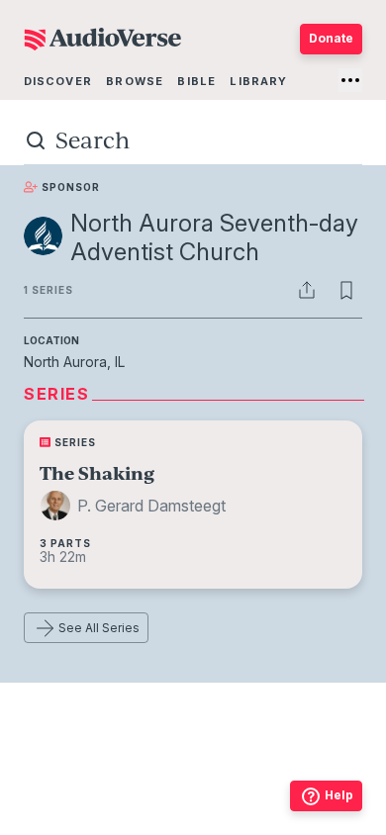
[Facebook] (106, 824)
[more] (350, 80)
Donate (331, 38)
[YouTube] (236, 824)
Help (339, 795)
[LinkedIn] (280, 824)
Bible (196, 81)
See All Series (99, 627)
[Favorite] (346, 290)
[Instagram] (149, 824)
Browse (134, 81)
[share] (307, 290)
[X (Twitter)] (193, 824)
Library (258, 81)
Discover (58, 81)
